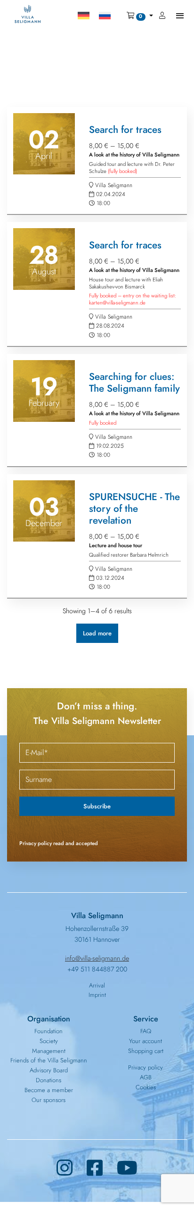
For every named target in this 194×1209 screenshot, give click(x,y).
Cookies (146, 1087)
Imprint (97, 994)
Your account (145, 1040)
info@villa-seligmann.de (97, 958)
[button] (140, 15)
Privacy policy (145, 1067)
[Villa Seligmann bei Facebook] (95, 1168)
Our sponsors (48, 1099)
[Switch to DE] (83, 15)
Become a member (48, 1090)
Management (48, 1050)
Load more (97, 633)
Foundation (48, 1031)
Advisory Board (49, 1070)
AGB (146, 1077)
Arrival (97, 985)
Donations (48, 1080)
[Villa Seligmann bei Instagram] (65, 1168)
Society (49, 1040)
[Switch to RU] (104, 15)
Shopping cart (145, 1050)
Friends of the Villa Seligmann (48, 1060)
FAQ (145, 1031)
